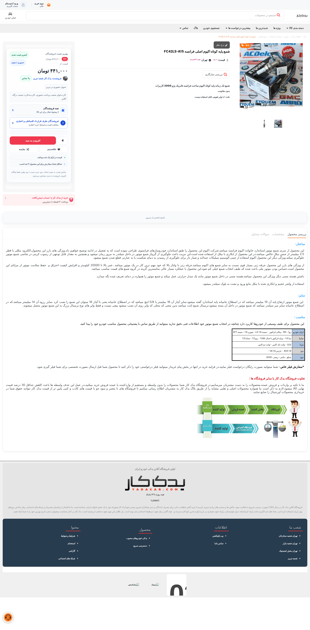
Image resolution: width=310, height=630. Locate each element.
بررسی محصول (297, 234)
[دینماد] (155, 585)
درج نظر (220, 44)
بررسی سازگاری (214, 74)
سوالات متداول (260, 234)
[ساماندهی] (133, 585)
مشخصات (278, 234)
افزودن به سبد (32, 140)
